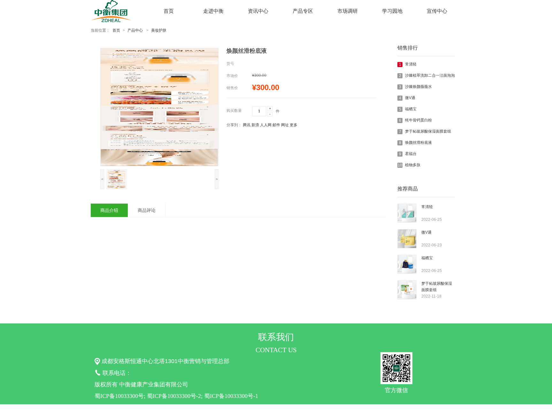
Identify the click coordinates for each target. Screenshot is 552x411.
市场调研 (347, 11)
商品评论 (147, 210)
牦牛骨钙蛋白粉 (418, 120)
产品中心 (135, 30)
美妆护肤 (158, 30)
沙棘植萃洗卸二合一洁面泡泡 (430, 75)
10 (400, 165)
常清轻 (411, 64)
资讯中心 (258, 11)
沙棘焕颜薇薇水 (418, 86)
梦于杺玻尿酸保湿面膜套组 (428, 131)
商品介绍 (109, 210)
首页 (169, 11)
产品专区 (303, 11)
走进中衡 (213, 11)
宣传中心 (437, 11)
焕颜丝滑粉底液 (418, 142)
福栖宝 (411, 109)
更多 (293, 125)
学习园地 (392, 11)
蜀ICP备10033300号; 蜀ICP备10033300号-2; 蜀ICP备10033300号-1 (176, 396)
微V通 (410, 98)
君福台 (411, 153)
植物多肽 (412, 165)
